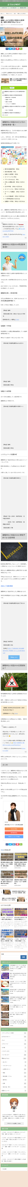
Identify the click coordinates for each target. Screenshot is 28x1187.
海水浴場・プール (14, 1076)
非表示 (12, 87)
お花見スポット (14, 1069)
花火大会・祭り (23, 7)
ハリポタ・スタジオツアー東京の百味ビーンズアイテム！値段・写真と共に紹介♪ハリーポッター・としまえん (14, 1139)
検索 (2, 954)
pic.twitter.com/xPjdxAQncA (13, 745)
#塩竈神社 (19, 742)
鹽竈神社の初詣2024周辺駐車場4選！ (13, 95)
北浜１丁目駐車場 (9, 110)
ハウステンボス (14, 1051)
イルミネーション (14, 1065)
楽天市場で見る (14, 832)
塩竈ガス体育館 (8, 101)
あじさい (14, 1062)
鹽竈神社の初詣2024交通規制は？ (12, 112)
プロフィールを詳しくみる (14, 1123)
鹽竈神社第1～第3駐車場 (10, 97)
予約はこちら (14, 657)
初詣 (2, 17)
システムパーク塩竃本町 (10, 103)
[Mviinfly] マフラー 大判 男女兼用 (14, 824)
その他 (14, 1047)
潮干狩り (14, 1079)
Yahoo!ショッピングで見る (14, 836)
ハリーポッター (13, 7)
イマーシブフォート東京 (14, 1033)
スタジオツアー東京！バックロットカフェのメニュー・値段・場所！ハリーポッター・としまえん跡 (14, 1146)
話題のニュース (14, 1090)
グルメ (14, 1040)
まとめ (5, 115)
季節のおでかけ (14, 1058)
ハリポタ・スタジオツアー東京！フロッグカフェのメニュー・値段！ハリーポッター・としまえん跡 (14, 1154)
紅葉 (14, 1083)
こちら (17, 319)
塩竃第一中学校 (8, 99)
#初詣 (14, 742)
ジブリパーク (4, 7)
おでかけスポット (14, 1036)
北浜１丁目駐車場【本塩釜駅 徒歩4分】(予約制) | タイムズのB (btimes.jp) (14, 651)
